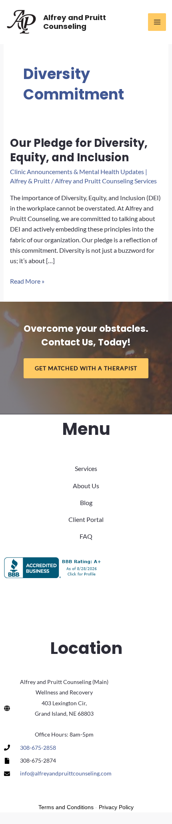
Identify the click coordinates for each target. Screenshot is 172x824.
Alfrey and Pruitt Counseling (74, 21)
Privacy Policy (116, 807)
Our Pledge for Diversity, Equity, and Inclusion (79, 150)
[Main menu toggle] (157, 22)
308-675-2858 (38, 747)
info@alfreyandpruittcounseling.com (66, 773)
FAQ (86, 536)
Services (86, 468)
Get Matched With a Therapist (86, 368)
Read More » (27, 281)
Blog (86, 502)
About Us (86, 485)
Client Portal (86, 519)
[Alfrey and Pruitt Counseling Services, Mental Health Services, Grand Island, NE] (54, 567)
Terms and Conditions (66, 807)
